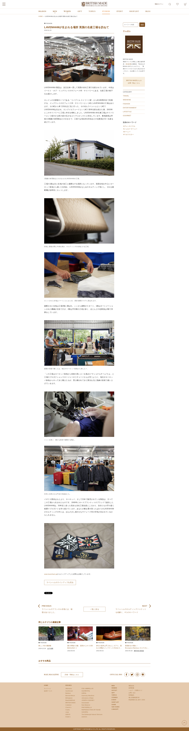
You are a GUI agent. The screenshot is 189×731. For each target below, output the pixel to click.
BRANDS (42, 11)
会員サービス (48, 691)
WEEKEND (127, 100)
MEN (113, 685)
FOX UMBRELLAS (87, 688)
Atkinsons (69, 688)
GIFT (80, 11)
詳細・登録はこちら (72, 675)
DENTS (68, 714)
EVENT (120, 11)
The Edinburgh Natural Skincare (92, 714)
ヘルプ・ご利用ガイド (135, 690)
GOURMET (127, 115)
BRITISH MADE (139, 651)
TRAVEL (126, 96)
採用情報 (131, 688)
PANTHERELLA (87, 707)
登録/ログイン (159, 4)
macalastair (85, 702)
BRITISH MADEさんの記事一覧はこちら (134, 82)
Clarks (68, 710)
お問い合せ (132, 693)
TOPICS (92, 11)
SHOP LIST (134, 11)
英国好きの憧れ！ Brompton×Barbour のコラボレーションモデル (137, 648)
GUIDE (114, 704)
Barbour (68, 693)
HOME (46, 685)
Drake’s (68, 717)
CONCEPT (115, 709)
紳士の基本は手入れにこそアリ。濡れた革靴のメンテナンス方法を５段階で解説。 (109, 648)
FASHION (49, 23)
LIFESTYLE (127, 112)
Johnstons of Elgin (88, 698)
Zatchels (84, 717)
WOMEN (114, 688)
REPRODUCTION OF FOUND (91, 710)
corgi (67, 712)
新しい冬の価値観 (44, 646)
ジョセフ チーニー (130, 129)
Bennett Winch (70, 695)
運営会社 (131, 685)
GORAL (84, 693)
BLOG (147, 11)
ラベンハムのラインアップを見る (60, 582)
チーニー (127, 132)
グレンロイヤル (129, 126)
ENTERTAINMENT (130, 108)
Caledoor (69, 705)
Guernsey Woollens (88, 695)
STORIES (106, 11)
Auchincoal (69, 691)
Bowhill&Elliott (70, 700)
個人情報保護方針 (134, 697)
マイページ (47, 688)
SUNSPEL (85, 712)
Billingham (69, 698)
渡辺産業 (128, 64)
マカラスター (129, 134)
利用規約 (131, 695)
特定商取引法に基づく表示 (137, 700)
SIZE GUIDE (115, 707)
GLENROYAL (86, 691)
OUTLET (114, 690)
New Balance (86, 705)
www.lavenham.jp (50, 574)
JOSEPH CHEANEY (88, 700)
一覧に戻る (94, 609)
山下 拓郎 (50, 648)
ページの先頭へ (184, 722)
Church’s (68, 707)
